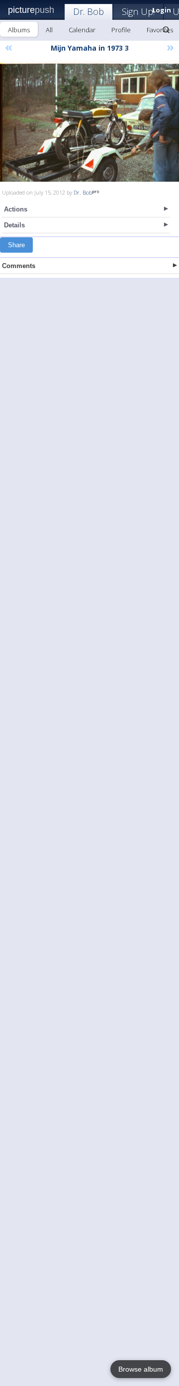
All (49, 29)
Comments (18, 266)
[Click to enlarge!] (89, 121)
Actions (15, 209)
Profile (121, 29)
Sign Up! (138, 11)
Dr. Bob (88, 11)
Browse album (140, 1369)
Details (14, 225)
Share (16, 245)
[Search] (166, 30)
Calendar (82, 29)
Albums (19, 29)
